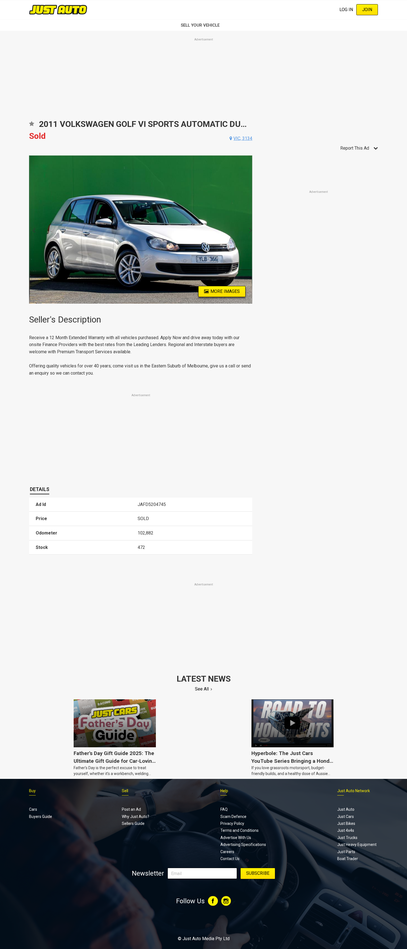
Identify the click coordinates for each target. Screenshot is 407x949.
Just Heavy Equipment (357, 844)
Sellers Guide (133, 823)
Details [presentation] (39, 489)
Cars (33, 809)
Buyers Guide (40, 816)
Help (224, 791)
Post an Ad (131, 809)
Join (367, 9)
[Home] (58, 9)
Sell (125, 791)
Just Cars (345, 816)
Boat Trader (347, 858)
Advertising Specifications (243, 844)
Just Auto (345, 809)
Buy (32, 791)
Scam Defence (233, 816)
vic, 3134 (242, 138)
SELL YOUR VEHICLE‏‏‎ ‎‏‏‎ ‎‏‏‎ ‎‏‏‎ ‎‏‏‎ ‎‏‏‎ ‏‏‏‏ (203, 25)
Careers (227, 852)
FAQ (224, 809)
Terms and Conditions (239, 830)
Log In (346, 9)
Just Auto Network (353, 791)
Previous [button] (32, 229)
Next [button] (249, 229)
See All (202, 689)
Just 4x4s (345, 830)
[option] (141, 229)
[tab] (39, 489)
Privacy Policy (232, 823)
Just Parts (346, 852)
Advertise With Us (235, 837)
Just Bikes (346, 823)
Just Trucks (347, 837)
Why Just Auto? (135, 816)
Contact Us (229, 858)
